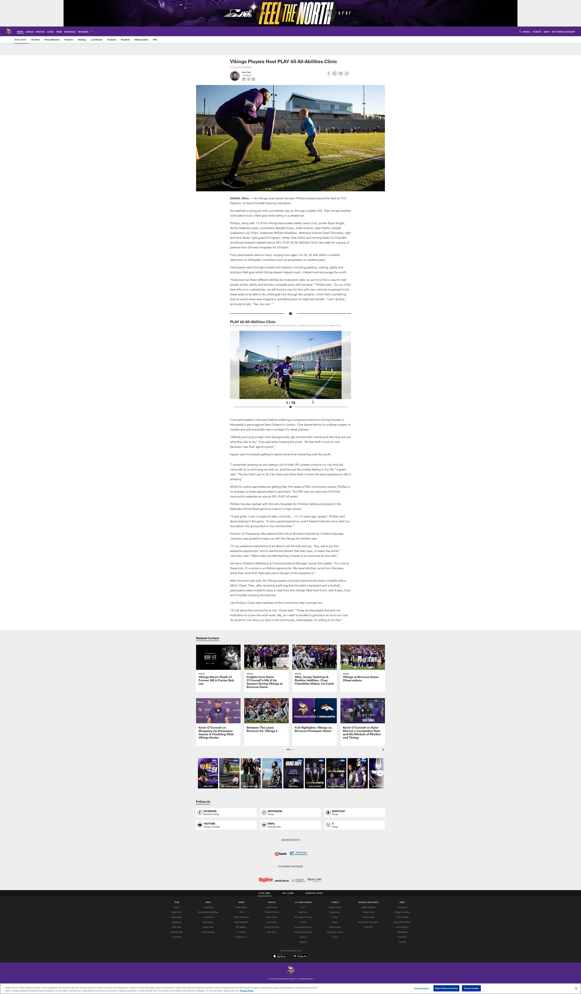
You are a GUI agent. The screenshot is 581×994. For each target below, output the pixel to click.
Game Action (271, 917)
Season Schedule (368, 907)
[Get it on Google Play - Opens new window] (300, 957)
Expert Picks (208, 927)
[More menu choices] (92, 31)
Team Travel (271, 932)
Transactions (176, 922)
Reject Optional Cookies (446, 988)
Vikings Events (368, 912)
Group (335, 917)
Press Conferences (241, 917)
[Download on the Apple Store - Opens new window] (279, 956)
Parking (303, 922)
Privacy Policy (246, 990)
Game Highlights (241, 922)
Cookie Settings (421, 988)
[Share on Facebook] (328, 75)
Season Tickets (335, 907)
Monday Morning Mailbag (208, 912)
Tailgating (303, 942)
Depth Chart (177, 912)
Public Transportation (303, 932)
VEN (241, 912)
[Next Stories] (380, 773)
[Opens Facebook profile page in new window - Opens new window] (244, 79)
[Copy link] (346, 73)
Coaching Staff (177, 932)
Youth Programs (402, 927)
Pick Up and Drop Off (303, 927)
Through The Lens (271, 912)
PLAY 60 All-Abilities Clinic (253, 321)
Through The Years (271, 927)
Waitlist (335, 922)
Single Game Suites (335, 932)
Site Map (402, 942)
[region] (290, 988)
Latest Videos (241, 907)
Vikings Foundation (402, 912)
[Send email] (340, 75)
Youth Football (402, 917)
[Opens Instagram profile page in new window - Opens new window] (253, 79)
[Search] (520, 31)
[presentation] (383, 750)
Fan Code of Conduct (303, 917)
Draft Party (368, 927)
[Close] (576, 988)
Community (402, 907)
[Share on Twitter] (334, 75)
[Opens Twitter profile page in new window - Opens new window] (248, 79)
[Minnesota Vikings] (290, 970)
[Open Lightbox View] (290, 371)
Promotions (402, 937)
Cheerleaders (271, 922)
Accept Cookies (471, 988)
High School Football (402, 922)
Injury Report (176, 917)
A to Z (303, 907)
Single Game (335, 912)
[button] (288, 749)
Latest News (208, 907)
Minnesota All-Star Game (368, 922)
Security (303, 937)
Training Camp (368, 917)
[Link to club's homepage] (8, 31)
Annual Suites (335, 927)
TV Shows (241, 932)
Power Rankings (208, 932)
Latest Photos (271, 907)
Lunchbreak (208, 917)
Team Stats (176, 927)
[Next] (313, 402)
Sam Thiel (246, 72)
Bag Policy (303, 912)
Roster (176, 907)
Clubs (335, 937)
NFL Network (241, 927)
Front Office (176, 937)
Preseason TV (241, 937)
